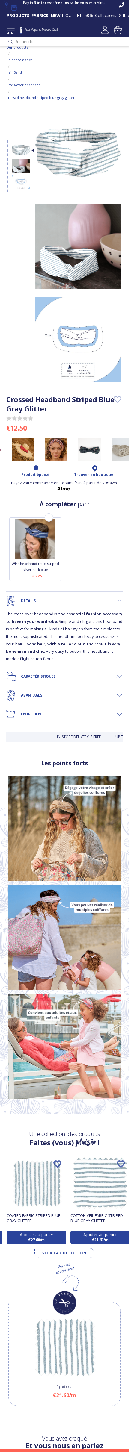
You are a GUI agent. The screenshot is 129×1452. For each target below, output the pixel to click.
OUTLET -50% (79, 15)
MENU (11, 32)
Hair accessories (19, 59)
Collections (105, 15)
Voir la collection (64, 1253)
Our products (17, 47)
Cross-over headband (23, 85)
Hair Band (14, 72)
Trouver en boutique (93, 474)
